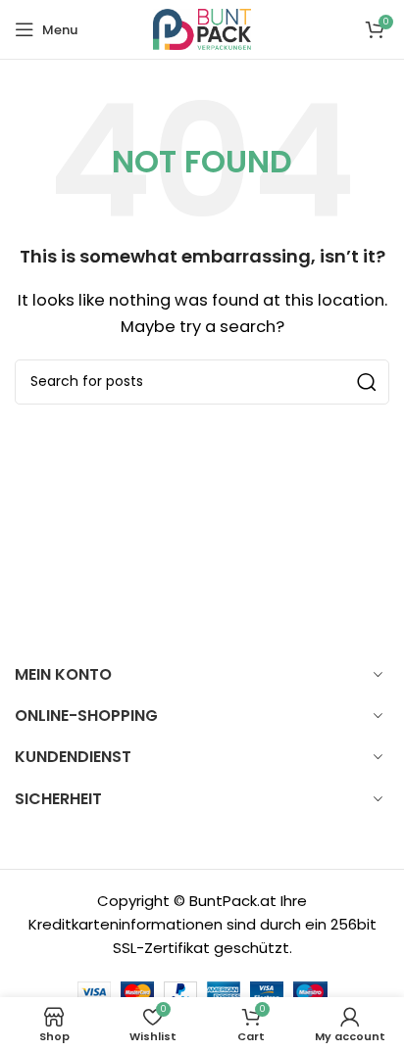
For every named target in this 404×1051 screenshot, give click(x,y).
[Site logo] (202, 28)
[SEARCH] (366, 382)
